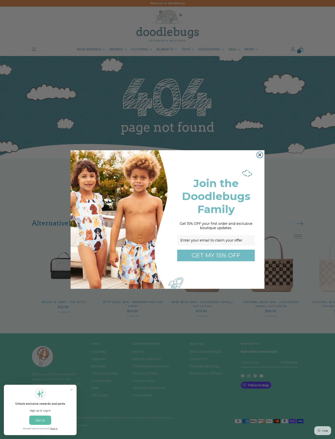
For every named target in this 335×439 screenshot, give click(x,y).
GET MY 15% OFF (216, 255)
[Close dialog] (260, 155)
